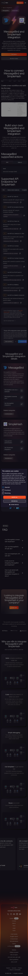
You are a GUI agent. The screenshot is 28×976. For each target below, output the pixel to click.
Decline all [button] (14, 501)
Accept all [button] (14, 497)
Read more (18, 484)
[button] (14, 504)
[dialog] (14, 488)
